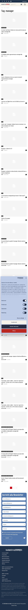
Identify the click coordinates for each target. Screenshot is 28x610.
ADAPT (2, 33)
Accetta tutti (14, 322)
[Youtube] (11, 1)
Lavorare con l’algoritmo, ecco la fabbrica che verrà (12, 101)
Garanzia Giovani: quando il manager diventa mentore (13, 241)
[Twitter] (4, 1)
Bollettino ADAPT (3, 265)
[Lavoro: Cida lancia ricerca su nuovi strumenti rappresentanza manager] (14, 67)
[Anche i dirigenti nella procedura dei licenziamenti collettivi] (14, 468)
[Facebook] (2, 1)
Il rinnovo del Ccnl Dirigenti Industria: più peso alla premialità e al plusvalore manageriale (12, 430)
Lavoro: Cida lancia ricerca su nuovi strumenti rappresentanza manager (11, 77)
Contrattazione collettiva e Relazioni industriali (7, 451)
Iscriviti (7, 538)
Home (2, 7)
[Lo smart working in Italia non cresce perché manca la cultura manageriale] (14, 20)
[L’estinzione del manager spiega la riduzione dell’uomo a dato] (14, 347)
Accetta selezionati (14, 326)
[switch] (25, 305)
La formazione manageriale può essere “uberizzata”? (13, 195)
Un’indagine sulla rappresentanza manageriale (11, 54)
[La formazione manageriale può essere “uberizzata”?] (14, 186)
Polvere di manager (5, 218)
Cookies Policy (14, 605)
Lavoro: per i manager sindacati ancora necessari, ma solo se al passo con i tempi (13, 125)
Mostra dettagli (20, 318)
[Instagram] (7, 1)
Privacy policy (22, 603)
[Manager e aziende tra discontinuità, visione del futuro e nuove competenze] (14, 162)
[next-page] (16, 488)
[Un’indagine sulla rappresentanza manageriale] (14, 45)
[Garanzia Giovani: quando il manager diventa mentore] (14, 231)
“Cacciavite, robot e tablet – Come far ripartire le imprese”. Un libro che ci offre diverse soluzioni (12, 381)
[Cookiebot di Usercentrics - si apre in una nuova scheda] (17, 278)
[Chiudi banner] (26, 278)
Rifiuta (14, 330)
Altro (2, 74)
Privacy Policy (15, 534)
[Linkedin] (9, 1)
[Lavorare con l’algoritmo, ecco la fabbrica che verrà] (14, 92)
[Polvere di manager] (14, 209)
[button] (25, 4)
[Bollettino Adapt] (8, 4)
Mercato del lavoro (4, 27)
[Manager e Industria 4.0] (14, 139)
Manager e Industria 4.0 (6, 148)
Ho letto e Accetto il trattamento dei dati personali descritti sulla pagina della (12, 533)
